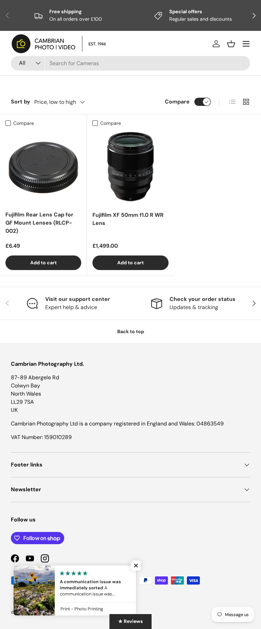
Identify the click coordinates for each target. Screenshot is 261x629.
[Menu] (246, 43)
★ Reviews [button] (130, 621)
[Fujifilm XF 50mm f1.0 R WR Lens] (130, 168)
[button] (231, 43)
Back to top (130, 331)
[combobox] (130, 63)
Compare (177, 101)
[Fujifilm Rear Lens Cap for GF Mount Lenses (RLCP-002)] (43, 167)
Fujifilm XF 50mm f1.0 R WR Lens (127, 219)
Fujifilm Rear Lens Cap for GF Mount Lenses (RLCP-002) (39, 222)
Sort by (20, 101)
